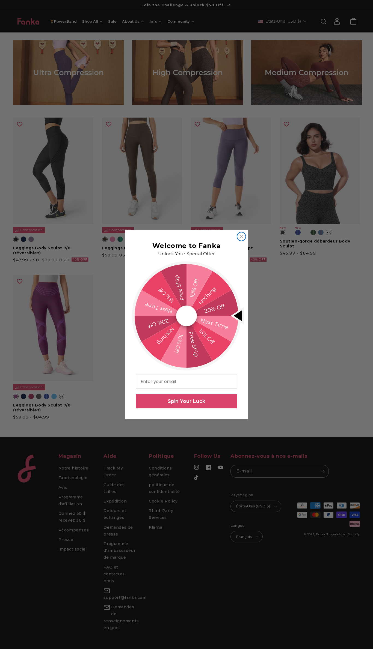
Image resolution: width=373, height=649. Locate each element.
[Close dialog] (241, 236)
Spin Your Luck (186, 401)
